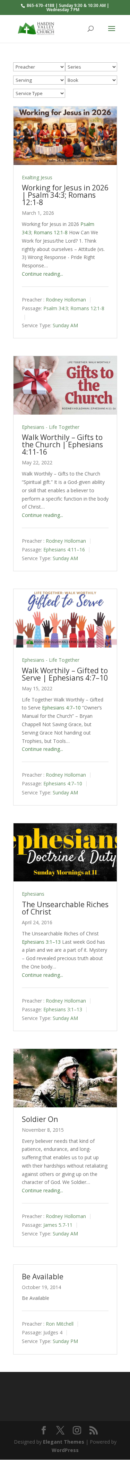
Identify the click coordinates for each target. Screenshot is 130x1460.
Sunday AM (65, 325)
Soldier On (40, 1119)
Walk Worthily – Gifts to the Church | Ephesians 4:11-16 (62, 444)
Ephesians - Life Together (50, 427)
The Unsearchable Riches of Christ (65, 908)
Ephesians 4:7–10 (61, 707)
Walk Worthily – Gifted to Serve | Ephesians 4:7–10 (65, 674)
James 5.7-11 (57, 1225)
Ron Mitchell (59, 1323)
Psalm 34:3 (55, 308)
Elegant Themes (63, 1441)
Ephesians (33, 893)
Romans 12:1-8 (51, 232)
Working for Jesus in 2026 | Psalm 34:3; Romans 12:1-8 (65, 195)
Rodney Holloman (66, 299)
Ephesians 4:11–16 (64, 550)
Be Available (42, 1276)
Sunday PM (65, 1341)
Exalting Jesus (37, 177)
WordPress (65, 1450)
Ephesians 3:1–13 (41, 942)
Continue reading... (42, 273)
